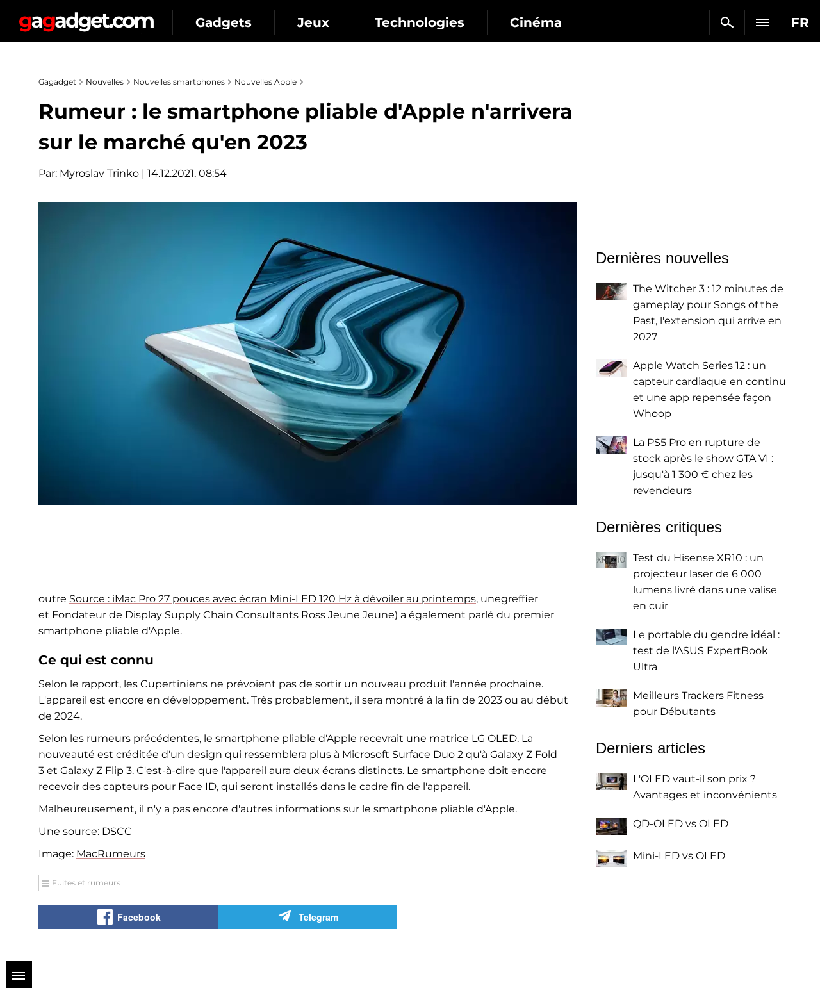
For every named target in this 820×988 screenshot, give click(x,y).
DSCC (117, 831)
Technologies (419, 22)
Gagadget (86, 17)
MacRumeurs (110, 854)
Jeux (313, 22)
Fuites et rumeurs (86, 882)
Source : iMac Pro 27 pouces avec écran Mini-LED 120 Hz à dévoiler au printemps (272, 599)
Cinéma (536, 22)
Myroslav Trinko (99, 173)
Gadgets (223, 22)
